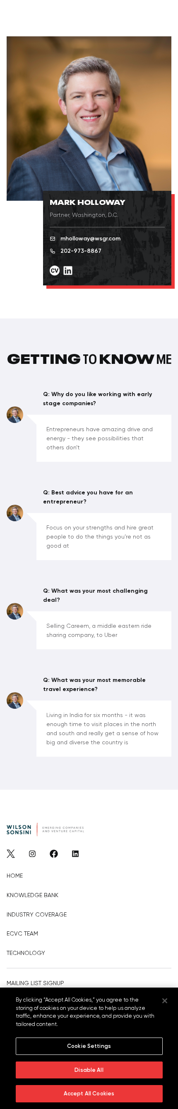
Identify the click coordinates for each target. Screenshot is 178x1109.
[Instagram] (32, 856)
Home (15, 875)
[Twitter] (11, 856)
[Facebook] (54, 856)
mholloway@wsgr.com (90, 238)
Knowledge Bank (32, 895)
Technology (26, 953)
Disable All (89, 1070)
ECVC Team (22, 933)
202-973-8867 (80, 250)
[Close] (165, 1001)
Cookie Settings (89, 1046)
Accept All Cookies (89, 1093)
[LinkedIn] (75, 856)
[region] (89, 1048)
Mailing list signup (35, 983)
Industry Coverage (37, 914)
